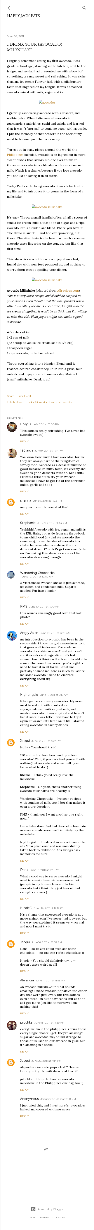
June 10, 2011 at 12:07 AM (37, 576)
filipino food (42, 402)
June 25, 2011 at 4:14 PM (46, 1060)
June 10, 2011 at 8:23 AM (55, 633)
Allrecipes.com (68, 290)
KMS (23, 606)
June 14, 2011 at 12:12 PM (49, 908)
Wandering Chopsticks (37, 573)
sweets (67, 402)
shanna (25, 500)
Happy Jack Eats (23, 15)
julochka (26, 1022)
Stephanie (28, 523)
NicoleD (26, 908)
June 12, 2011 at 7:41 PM (44, 869)
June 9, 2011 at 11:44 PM (52, 523)
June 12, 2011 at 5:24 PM (46, 740)
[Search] (84, 7)
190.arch (26, 450)
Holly (24, 424)
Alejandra (27, 980)
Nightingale (29, 695)
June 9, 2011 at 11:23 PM (47, 500)
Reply (24, 441)
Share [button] (10, 396)
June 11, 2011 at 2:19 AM (54, 694)
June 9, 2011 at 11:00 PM (44, 424)
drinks (30, 402)
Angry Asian (29, 633)
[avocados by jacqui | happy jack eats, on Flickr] (47, 102)
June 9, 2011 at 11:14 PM (49, 450)
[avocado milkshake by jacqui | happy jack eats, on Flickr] (47, 207)
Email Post (24, 396)
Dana (24, 870)
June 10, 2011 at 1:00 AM (44, 606)
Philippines (15, 155)
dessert (20, 402)
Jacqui (25, 741)
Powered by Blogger (50, 1209)
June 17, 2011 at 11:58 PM (50, 980)
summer (56, 402)
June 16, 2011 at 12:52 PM (46, 942)
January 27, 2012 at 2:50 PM (58, 1099)
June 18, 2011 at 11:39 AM (49, 1022)
